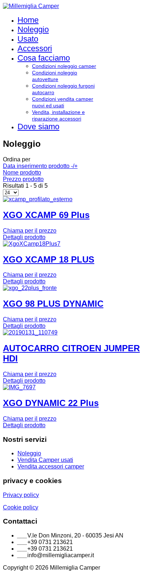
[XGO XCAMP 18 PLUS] (31, 244)
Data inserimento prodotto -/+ (40, 166)
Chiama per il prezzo (29, 230)
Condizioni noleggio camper (64, 66)
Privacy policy (21, 495)
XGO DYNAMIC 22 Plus (51, 403)
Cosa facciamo (43, 57)
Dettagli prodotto (24, 237)
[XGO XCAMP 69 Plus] (37, 199)
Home (28, 19)
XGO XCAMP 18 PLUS (48, 259)
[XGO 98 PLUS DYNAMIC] (30, 288)
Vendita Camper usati (45, 460)
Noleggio (33, 29)
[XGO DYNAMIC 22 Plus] (19, 387)
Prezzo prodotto (23, 179)
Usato (27, 38)
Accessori (34, 48)
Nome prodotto (22, 172)
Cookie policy (20, 507)
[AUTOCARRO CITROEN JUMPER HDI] (30, 332)
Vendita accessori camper (50, 466)
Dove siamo (38, 126)
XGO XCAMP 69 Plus (46, 215)
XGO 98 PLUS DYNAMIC (53, 304)
